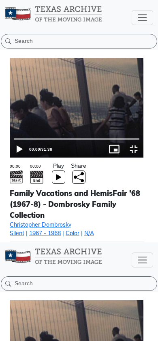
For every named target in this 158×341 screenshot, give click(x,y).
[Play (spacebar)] (9, 331)
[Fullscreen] (148, 331)
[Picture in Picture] (129, 331)
